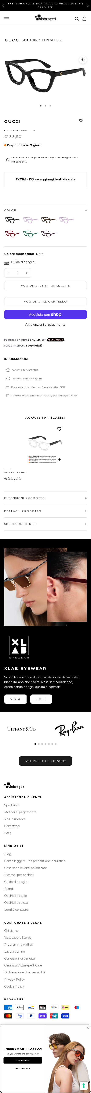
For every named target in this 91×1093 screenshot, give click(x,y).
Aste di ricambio (16, 472)
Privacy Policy (14, 979)
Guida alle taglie (22, 262)
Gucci (12, 121)
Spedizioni (11, 805)
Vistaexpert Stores (17, 938)
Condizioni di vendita (19, 958)
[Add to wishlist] (81, 120)
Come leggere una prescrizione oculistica (34, 861)
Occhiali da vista (16, 903)
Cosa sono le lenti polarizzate (25, 868)
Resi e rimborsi (15, 819)
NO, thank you (23, 1068)
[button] (35, 744)
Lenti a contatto (16, 910)
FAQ (7, 833)
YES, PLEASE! (22, 1060)
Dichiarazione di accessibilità (25, 972)
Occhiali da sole (15, 896)
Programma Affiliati (18, 944)
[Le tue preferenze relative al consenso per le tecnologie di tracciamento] (84, 1086)
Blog (7, 854)
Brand (8, 889)
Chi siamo (11, 931)
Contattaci (12, 826)
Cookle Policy (14, 986)
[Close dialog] (88, 1028)
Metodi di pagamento (20, 812)
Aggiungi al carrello (45, 301)
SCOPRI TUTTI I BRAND (45, 760)
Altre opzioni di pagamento (45, 325)
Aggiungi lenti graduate (45, 285)
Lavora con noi (15, 951)
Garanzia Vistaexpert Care (23, 965)
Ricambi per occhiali (19, 875)
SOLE (41, 699)
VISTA (15, 699)
